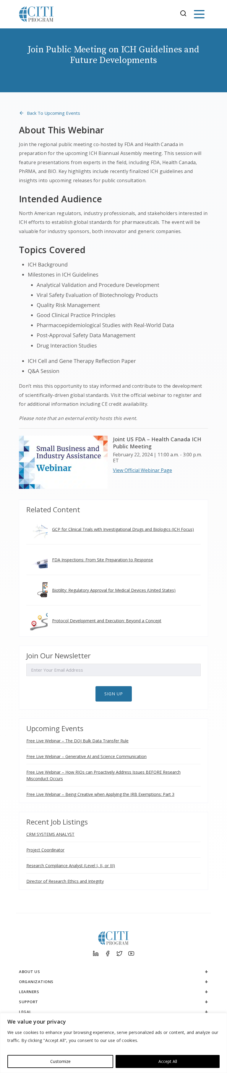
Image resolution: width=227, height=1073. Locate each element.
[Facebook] (108, 953)
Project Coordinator (45, 850)
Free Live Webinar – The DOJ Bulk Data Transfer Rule (77, 741)
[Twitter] (119, 953)
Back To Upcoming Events (53, 113)
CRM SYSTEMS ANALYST (50, 834)
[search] (185, 14)
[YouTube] (131, 953)
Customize (60, 1061)
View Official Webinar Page (142, 470)
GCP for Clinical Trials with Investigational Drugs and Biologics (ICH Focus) (123, 529)
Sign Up (113, 694)
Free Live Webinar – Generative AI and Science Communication (86, 756)
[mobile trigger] (199, 14)
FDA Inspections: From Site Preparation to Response (102, 560)
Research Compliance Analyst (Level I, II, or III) (70, 865)
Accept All (167, 1061)
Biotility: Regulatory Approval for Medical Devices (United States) (114, 590)
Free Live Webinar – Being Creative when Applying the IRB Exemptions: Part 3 (100, 794)
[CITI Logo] (36, 14)
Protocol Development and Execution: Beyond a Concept (106, 620)
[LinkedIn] (96, 953)
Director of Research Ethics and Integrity (65, 881)
